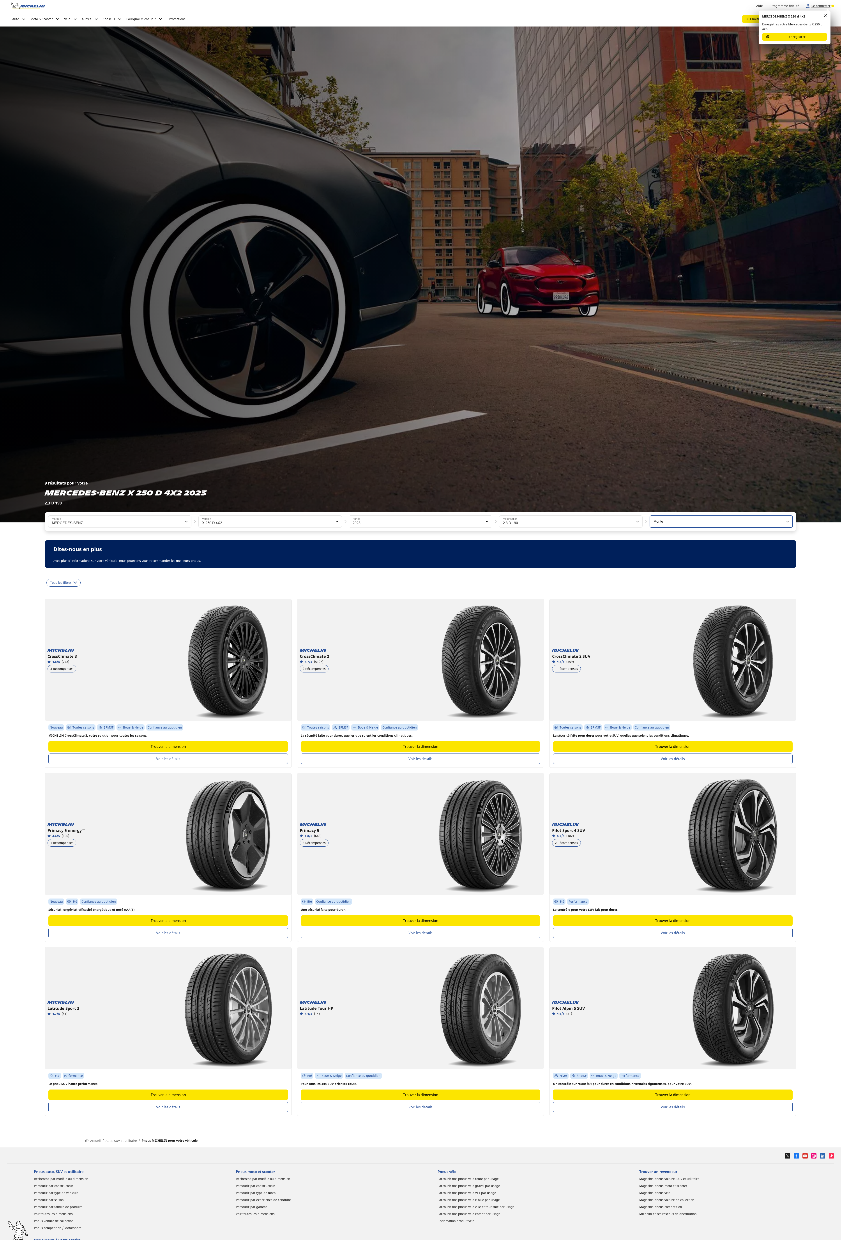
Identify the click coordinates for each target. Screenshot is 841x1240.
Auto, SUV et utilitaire (121, 1141)
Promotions (177, 19)
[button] (186, 521)
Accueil (95, 1141)
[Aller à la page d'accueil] (28, 6)
